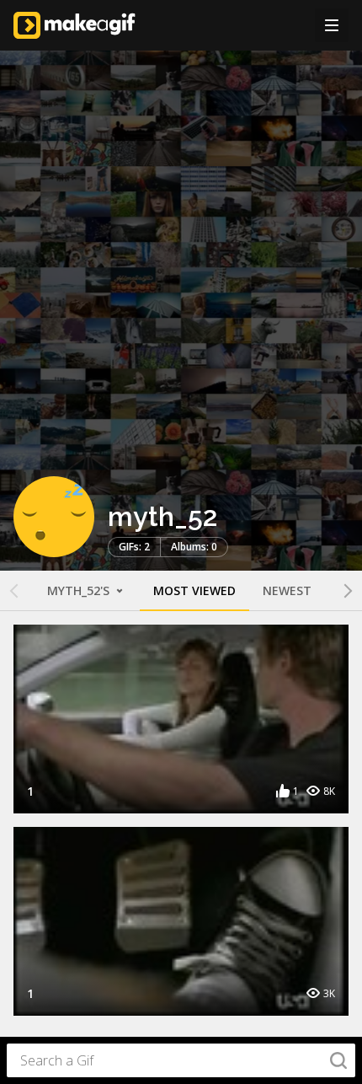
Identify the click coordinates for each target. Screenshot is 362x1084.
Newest (287, 590)
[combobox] (181, 1060)
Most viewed (194, 590)
